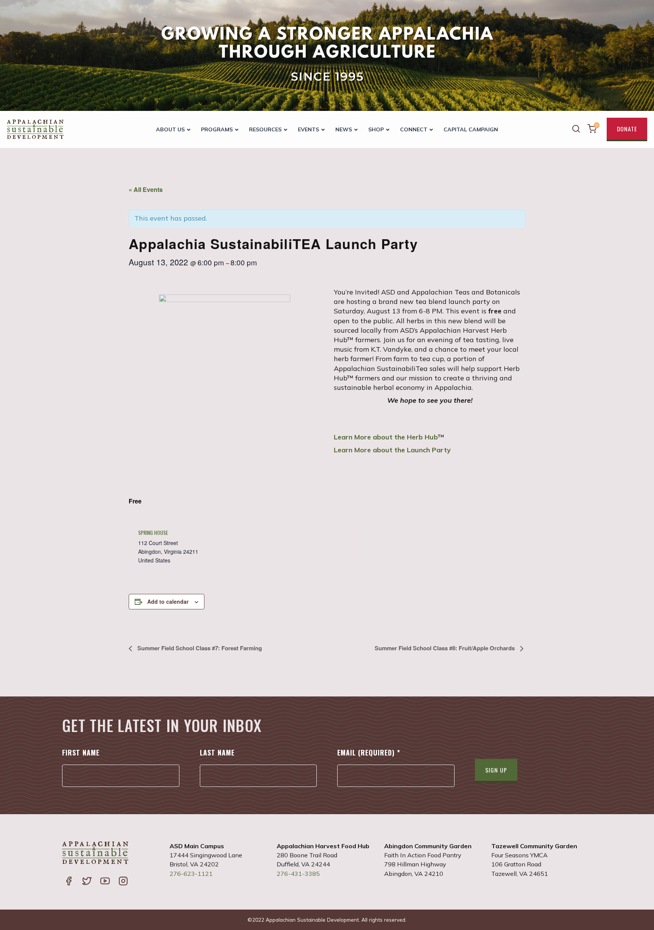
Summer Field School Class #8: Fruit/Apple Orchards (445, 648)
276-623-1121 (191, 873)
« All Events (146, 189)
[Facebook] (68, 881)
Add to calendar (167, 601)
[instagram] (123, 881)
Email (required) (368, 752)
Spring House (153, 532)
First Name (81, 752)
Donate (627, 128)
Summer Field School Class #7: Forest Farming (199, 648)
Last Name (217, 752)
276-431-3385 (298, 873)
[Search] (576, 129)
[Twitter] (86, 881)
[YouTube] (104, 881)
